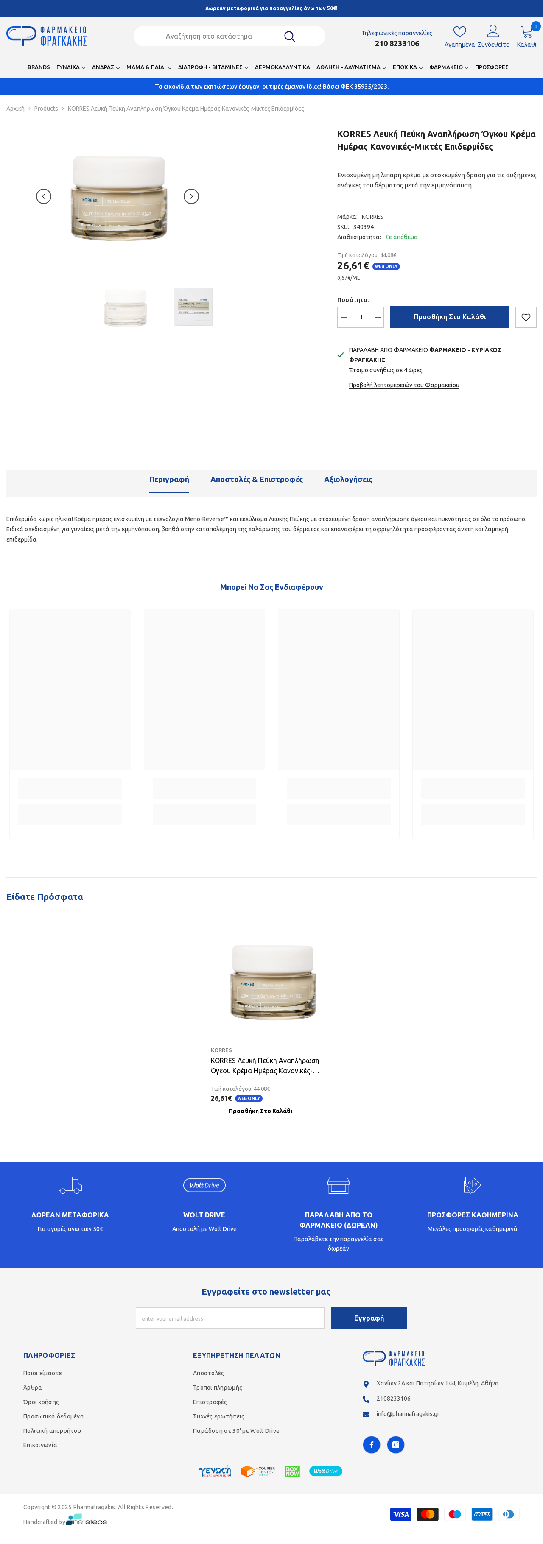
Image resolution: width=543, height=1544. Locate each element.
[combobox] (218, 36)
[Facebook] (372, 1445)
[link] (70, 793)
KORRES (372, 216)
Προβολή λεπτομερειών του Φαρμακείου (404, 385)
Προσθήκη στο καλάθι (450, 317)
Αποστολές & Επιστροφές (256, 479)
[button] (43, 196)
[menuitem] (39, 69)
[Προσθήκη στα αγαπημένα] (526, 317)
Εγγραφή (369, 1318)
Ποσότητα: (353, 299)
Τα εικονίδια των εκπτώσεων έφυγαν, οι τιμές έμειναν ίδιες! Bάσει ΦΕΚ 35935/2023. (272, 86)
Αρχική (15, 108)
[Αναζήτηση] (229, 36)
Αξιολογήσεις (348, 479)
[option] (117, 196)
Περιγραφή (169, 479)
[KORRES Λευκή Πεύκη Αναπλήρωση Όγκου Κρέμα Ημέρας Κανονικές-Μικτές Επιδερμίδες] (272, 980)
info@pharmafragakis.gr (408, 1413)
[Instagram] (396, 1445)
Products (46, 108)
